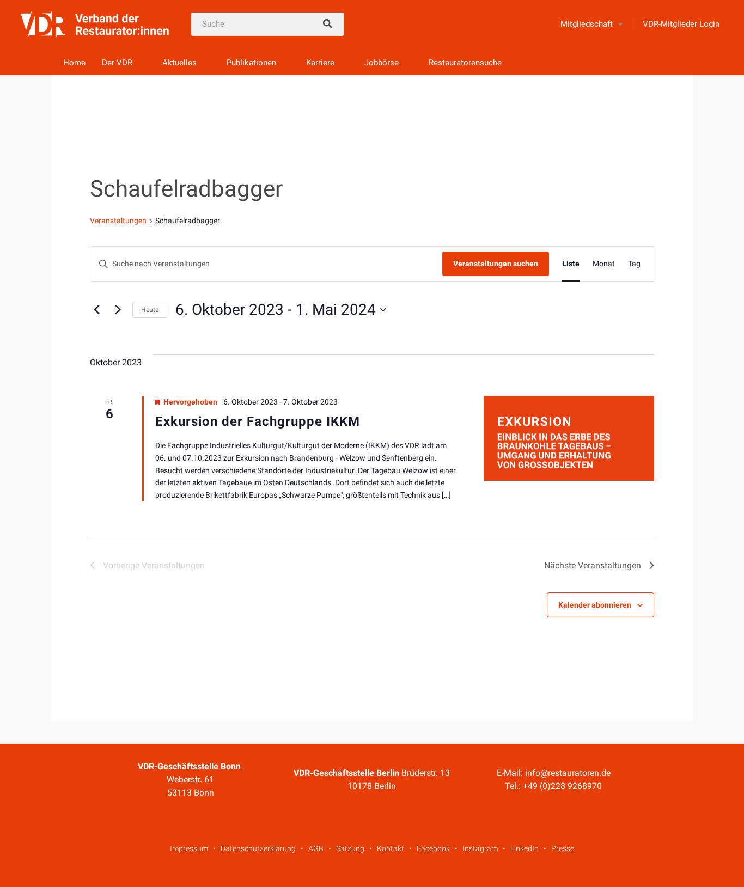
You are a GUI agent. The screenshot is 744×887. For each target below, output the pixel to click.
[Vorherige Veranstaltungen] (96, 309)
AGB (316, 848)
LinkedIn (524, 848)
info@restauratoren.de (568, 773)
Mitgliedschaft (586, 24)
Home (74, 63)
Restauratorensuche (465, 63)
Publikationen (251, 63)
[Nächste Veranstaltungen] (117, 309)
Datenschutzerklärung (258, 848)
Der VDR (117, 63)
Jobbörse (381, 63)
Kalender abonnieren (594, 605)
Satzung (350, 848)
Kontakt (390, 848)
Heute (149, 310)
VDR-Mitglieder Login (681, 24)
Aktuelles (179, 63)
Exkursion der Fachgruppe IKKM (257, 421)
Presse (562, 848)
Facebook (433, 848)
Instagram (480, 848)
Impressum (189, 848)
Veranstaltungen (118, 220)
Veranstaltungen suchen (495, 263)
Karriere (320, 63)
